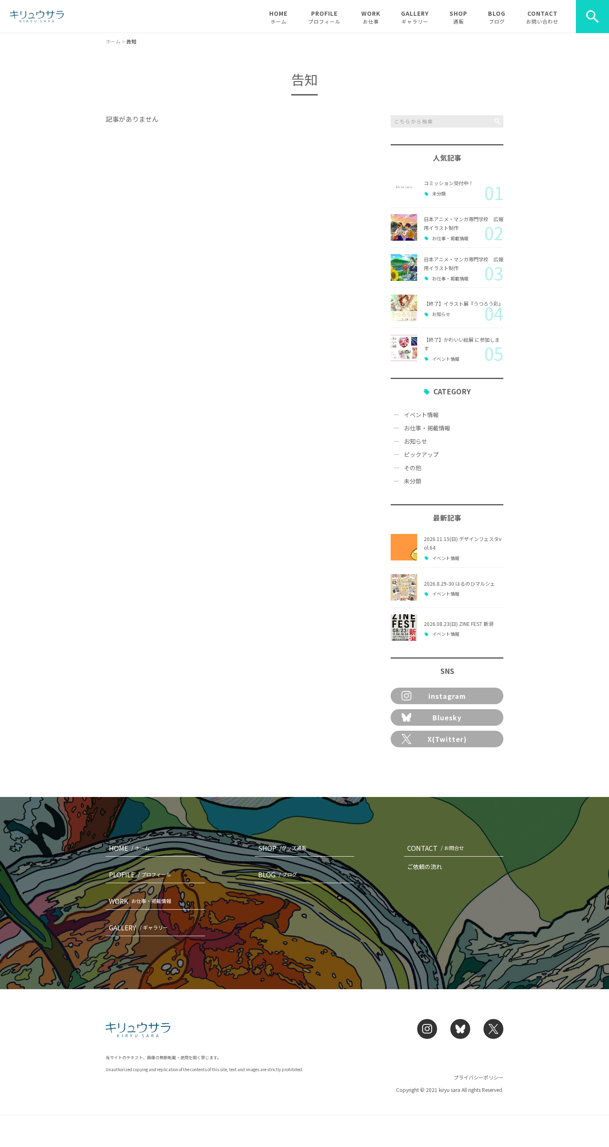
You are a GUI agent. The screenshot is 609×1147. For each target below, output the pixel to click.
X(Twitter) (447, 739)
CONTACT (542, 17)
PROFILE (324, 17)
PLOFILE (140, 874)
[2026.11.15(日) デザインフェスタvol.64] (404, 547)
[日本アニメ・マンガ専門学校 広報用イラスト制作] (404, 227)
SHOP (458, 17)
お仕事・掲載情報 (450, 238)
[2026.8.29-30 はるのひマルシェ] (404, 587)
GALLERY (415, 17)
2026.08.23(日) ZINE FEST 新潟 (458, 623)
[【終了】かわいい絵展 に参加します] (404, 348)
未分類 (439, 193)
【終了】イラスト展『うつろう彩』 (463, 303)
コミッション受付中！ (449, 182)
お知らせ (441, 314)
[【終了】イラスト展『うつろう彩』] (404, 308)
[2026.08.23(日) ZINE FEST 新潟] (404, 627)
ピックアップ (421, 454)
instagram (447, 696)
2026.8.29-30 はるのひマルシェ (459, 583)
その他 (412, 468)
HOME (278, 17)
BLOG (496, 17)
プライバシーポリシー (478, 1077)
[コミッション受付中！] (404, 187)
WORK (370, 17)
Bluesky (447, 717)
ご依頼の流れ (424, 866)
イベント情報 (445, 359)
